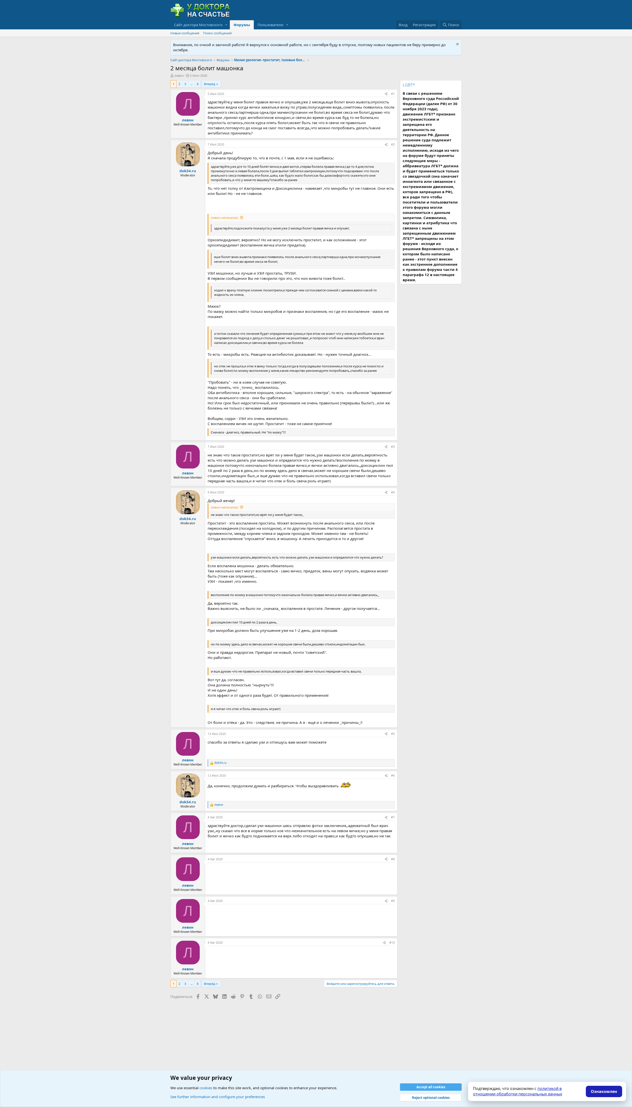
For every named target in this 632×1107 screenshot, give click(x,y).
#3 (393, 447)
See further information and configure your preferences (217, 1096)
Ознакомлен (604, 1091)
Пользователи (270, 24)
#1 (393, 94)
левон (179, 75)
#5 (393, 734)
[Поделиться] (386, 94)
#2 (393, 144)
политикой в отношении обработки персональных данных (517, 1091)
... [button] (191, 84)
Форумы (242, 24)
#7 (393, 817)
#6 (393, 775)
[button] (226, 24)
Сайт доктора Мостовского (198, 24)
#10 (392, 942)
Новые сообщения (184, 33)
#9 (393, 901)
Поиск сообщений (217, 33)
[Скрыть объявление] (457, 44)
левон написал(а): (224, 217)
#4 (393, 492)
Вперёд (209, 84)
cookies (205, 1087)
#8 (393, 859)
